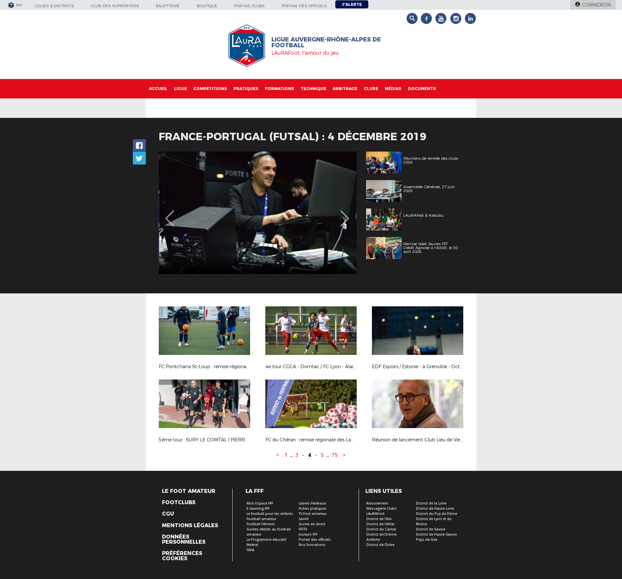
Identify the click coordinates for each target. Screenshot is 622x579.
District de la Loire (431, 503)
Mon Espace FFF (260, 503)
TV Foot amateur (313, 514)
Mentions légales (190, 525)
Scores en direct (312, 524)
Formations (279, 88)
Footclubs (178, 502)
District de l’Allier (380, 524)
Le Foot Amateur (188, 491)
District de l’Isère (380, 545)
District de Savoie (430, 529)
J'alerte (352, 4)
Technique (313, 88)
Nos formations (312, 545)
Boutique (207, 5)
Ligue (180, 88)
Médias (393, 88)
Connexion (596, 5)
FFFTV (303, 529)
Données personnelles (183, 539)
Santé (303, 519)
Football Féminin (261, 524)
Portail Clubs (249, 5)
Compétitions (210, 88)
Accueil (158, 88)
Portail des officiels (304, 5)
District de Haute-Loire (435, 508)
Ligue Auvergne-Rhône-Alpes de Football (326, 42)
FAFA (250, 550)
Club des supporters (115, 5)
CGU (168, 514)
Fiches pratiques (313, 508)
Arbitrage (345, 88)
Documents (422, 88)
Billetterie (168, 5)
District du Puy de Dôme (436, 514)
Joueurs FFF (308, 534)
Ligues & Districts (54, 5)
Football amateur (261, 519)
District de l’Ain (379, 519)
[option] (258, 213)
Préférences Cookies (182, 556)
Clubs (371, 88)
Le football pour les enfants (270, 514)
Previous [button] (169, 213)
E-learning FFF (258, 508)
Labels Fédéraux (312, 503)
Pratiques (246, 88)
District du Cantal (381, 529)
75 (335, 455)
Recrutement (377, 503)
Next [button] (345, 213)
